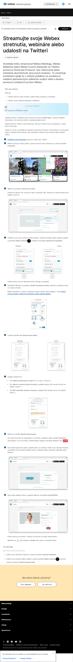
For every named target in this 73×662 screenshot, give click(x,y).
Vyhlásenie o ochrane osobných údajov (27, 645)
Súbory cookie (44, 645)
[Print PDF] (55, 28)
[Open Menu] (69, 4)
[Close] (53, 653)
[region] (28, 656)
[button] (63, 4)
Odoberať (65, 29)
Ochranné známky (55, 645)
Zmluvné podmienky (8, 645)
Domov (3, 13)
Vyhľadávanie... (51, 4)
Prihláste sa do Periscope (17, 140)
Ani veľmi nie (47, 584)
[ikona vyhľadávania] (45, 4)
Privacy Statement (9, 658)
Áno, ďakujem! (26, 584)
